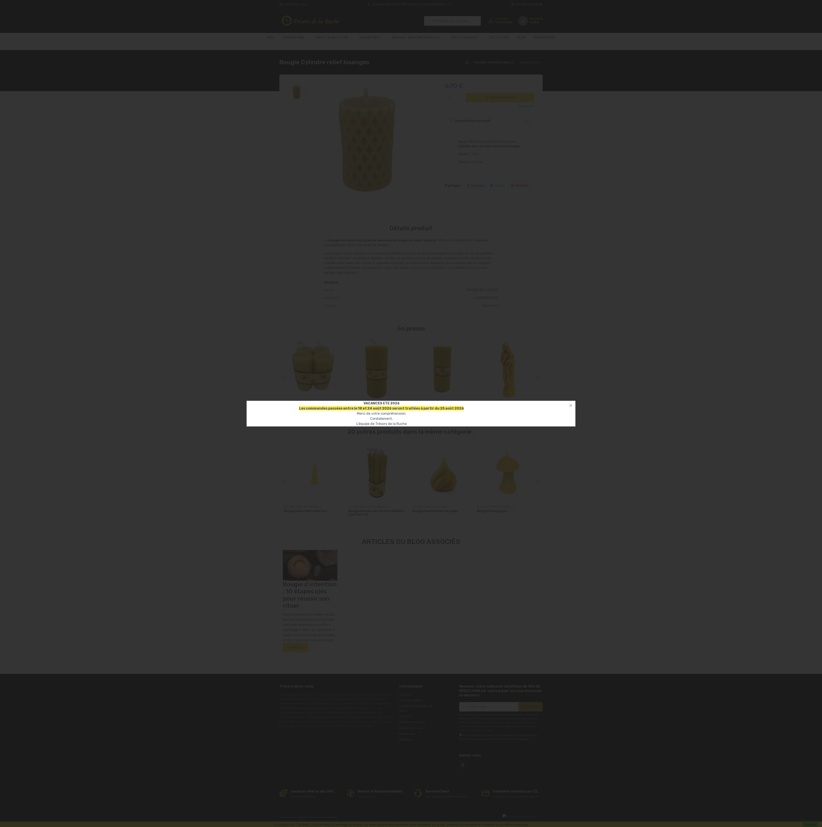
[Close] (570, 405)
